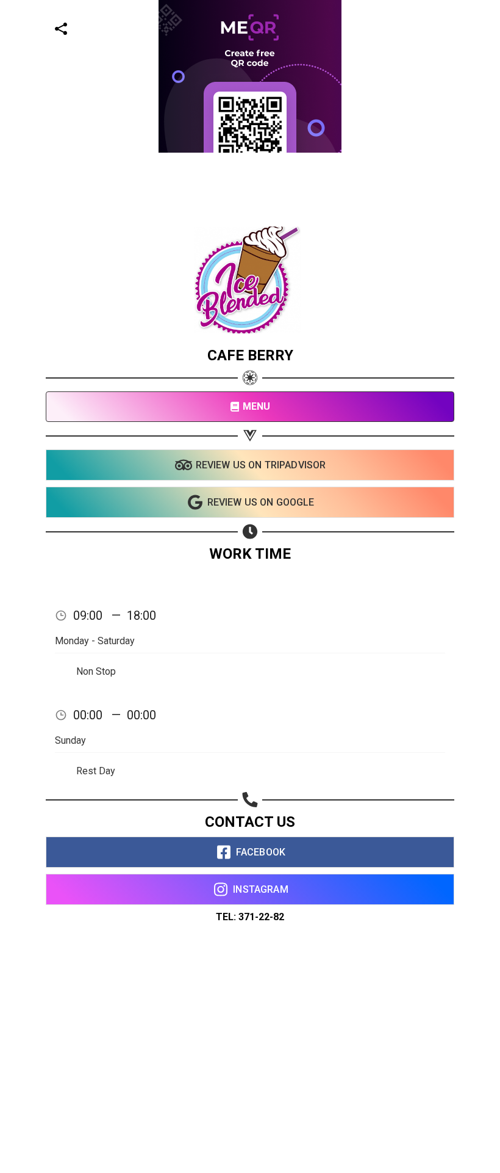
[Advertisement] (245, 238)
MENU (257, 406)
